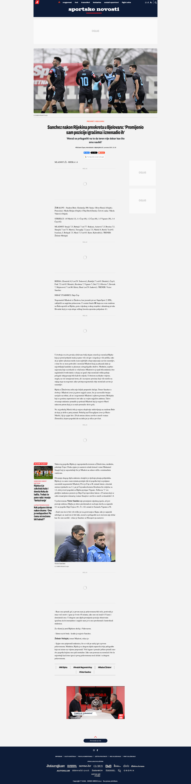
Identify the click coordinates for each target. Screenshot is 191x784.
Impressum (58, 756)
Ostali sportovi (111, 2)
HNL (76, 2)
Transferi (85, 2)
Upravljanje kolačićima (95, 761)
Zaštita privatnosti (101, 756)
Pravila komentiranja (85, 756)
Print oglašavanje (129, 756)
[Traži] (155, 2)
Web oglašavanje (115, 756)
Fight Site (126, 2)
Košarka (97, 2)
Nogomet (67, 2)
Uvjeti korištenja (70, 756)
